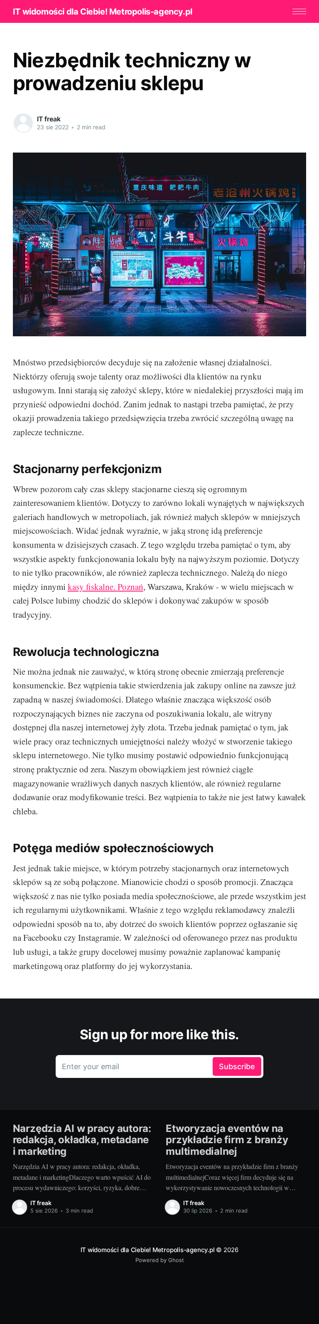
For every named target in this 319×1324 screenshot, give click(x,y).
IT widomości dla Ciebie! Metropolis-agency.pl (102, 12)
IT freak (49, 119)
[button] (299, 11)
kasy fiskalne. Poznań (105, 586)
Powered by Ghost (159, 1260)
